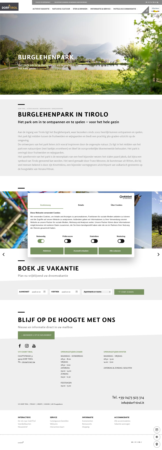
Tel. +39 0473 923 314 (128, 397)
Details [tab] (81, 205)
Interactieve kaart (57, 427)
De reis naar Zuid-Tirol (27, 421)
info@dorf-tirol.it (132, 402)
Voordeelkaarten (24, 424)
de (146, 2)
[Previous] (3, 254)
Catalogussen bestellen (59, 421)
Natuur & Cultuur (61, 9)
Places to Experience (43, 2)
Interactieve (24, 417)
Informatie (87, 417)
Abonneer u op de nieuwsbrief (36, 335)
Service (53, 417)
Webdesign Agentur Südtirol (21, 442)
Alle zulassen (115, 251)
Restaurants (87, 424)
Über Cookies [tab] (116, 205)
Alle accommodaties (122, 421)
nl (157, 2)
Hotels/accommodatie (124, 9)
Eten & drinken (80, 9)
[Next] (158, 254)
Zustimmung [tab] (45, 205)
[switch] (67, 241)
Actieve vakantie (41, 9)
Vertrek (55, 292)
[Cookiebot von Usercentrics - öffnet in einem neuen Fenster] (121, 197)
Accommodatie (121, 417)
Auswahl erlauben (81, 251)
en (154, 2)
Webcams (54, 424)
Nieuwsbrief (22, 427)
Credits (39, 404)
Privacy (32, 404)
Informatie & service (100, 9)
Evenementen (87, 421)
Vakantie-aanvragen (122, 424)
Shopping (85, 427)
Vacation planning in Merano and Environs (70, 2)
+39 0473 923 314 (28, 362)
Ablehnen (47, 251)
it (150, 2)
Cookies (47, 404)
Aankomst (24, 292)
